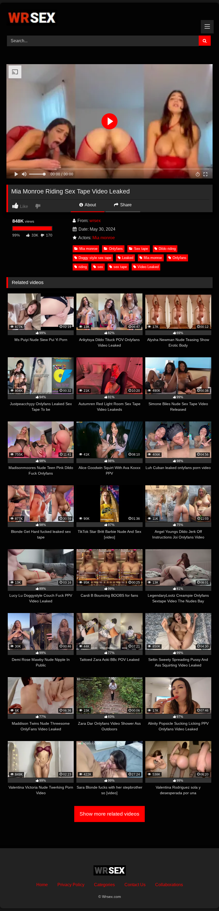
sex (100, 267)
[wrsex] (109, 17)
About (90, 205)
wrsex (95, 220)
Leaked (127, 258)
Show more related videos (109, 814)
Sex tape (141, 249)
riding (83, 267)
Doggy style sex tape (95, 258)
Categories (104, 884)
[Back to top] (202, 895)
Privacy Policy (70, 884)
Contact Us (135, 884)
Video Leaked (148, 267)
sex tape (120, 267)
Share (125, 205)
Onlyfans (116, 249)
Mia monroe (103, 237)
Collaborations (169, 884)
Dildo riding (167, 249)
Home (42, 884)
